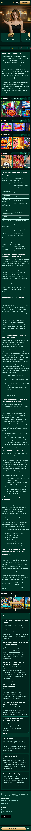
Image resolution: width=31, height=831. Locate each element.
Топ (15, 48)
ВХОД (16, 2)
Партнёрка (4, 812)
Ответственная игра (6, 804)
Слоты (24, 48)
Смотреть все (17, 98)
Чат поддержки (5, 809)
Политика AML (5, 803)
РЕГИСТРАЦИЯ (24, 2)
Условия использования (7, 801)
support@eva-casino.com (7, 811)
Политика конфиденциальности (9, 800)
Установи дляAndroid (6, 816)
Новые (6, 48)
